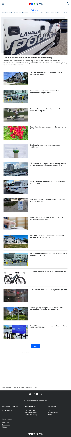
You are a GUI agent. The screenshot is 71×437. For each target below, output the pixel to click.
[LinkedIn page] (41, 394)
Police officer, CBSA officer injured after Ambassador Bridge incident (44, 92)
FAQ (22, 387)
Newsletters (28, 387)
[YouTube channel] (37, 394)
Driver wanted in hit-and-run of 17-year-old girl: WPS (48, 290)
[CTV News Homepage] (36, 4)
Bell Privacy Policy (30, 410)
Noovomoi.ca (6, 425)
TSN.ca (50, 415)
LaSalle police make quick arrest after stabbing (28, 57)
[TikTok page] (34, 394)
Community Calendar (21, 13)
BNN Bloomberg (53, 412)
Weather (41, 13)
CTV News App (6, 387)
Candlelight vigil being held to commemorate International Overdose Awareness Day (46, 309)
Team (35, 387)
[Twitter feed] (30, 394)
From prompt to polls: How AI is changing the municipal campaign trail (46, 218)
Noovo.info (5, 422)
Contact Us (16, 387)
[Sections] (3, 4)
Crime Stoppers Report (53, 13)
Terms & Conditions (31, 412)
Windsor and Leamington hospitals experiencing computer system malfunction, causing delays (48, 164)
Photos (66, 13)
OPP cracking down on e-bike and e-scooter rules (48, 272)
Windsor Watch (7, 13)
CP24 (49, 410)
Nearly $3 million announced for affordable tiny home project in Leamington (47, 236)
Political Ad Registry (31, 415)
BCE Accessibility (7, 410)
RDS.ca (4, 427)
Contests (33, 13)
